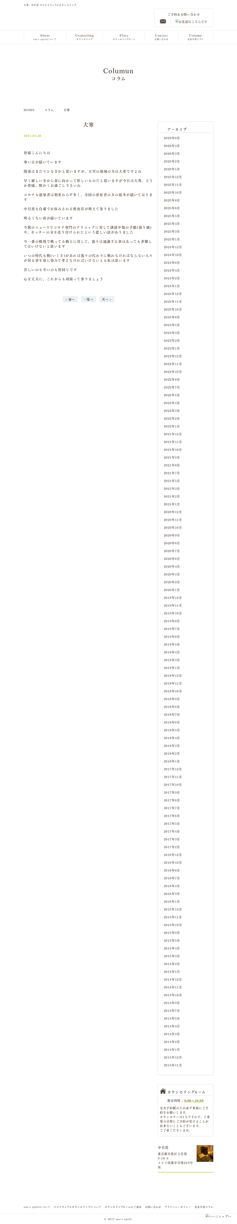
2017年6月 (172, 815)
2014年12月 (173, 979)
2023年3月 (172, 332)
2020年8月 (172, 543)
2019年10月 (173, 613)
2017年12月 (173, 769)
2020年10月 (173, 527)
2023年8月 (172, 317)
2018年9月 (172, 698)
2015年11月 (173, 917)
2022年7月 (172, 387)
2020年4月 (172, 566)
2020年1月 (172, 589)
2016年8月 (172, 870)
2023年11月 (173, 301)
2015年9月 (172, 932)
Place (124, 37)
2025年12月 (173, 176)
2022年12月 (173, 356)
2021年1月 (172, 504)
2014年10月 (173, 994)
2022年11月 (173, 363)
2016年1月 (172, 901)
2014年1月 (172, 1049)
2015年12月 (173, 909)
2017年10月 (173, 784)
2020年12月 (173, 511)
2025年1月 (172, 239)
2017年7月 (172, 807)
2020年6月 (172, 558)
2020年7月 (172, 550)
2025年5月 (172, 215)
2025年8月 (172, 200)
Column (196, 37)
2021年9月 (172, 457)
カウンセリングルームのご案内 (123, 1207)
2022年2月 (172, 418)
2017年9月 (172, 792)
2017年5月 (172, 823)
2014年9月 (172, 1002)
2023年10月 (173, 309)
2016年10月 (173, 862)
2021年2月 (172, 496)
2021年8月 (172, 465)
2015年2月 (172, 963)
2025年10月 (173, 192)
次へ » (106, 299)
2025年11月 (173, 184)
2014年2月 (172, 1041)
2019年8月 (172, 620)
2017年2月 (172, 846)
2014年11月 (173, 987)
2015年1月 (172, 971)
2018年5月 (172, 730)
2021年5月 (172, 480)
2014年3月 (172, 1033)
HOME (29, 109)
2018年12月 (173, 675)
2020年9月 (172, 535)
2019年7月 (172, 628)
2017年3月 (172, 839)
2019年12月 (173, 597)
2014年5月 (172, 1018)
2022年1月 (172, 426)
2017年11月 (173, 776)
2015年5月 (172, 940)
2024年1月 (172, 285)
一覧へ (89, 299)
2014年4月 (172, 1026)
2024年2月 (172, 278)
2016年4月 (172, 885)
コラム (49, 109)
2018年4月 (172, 737)
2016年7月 (172, 878)
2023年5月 (172, 324)
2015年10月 (173, 924)
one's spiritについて (37, 1207)
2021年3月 (172, 488)
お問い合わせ (153, 1207)
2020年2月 (172, 582)
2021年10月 (173, 449)
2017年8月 (172, 800)
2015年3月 (172, 956)
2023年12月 (173, 293)
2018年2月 (172, 753)
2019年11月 (173, 605)
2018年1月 (172, 761)
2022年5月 (172, 395)
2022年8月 (172, 379)
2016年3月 (172, 893)
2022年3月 (172, 410)
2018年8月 (172, 706)
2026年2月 (172, 161)
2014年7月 (172, 1010)
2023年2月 (172, 340)
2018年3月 (172, 745)
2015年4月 (172, 948)
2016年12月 (173, 854)
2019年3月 (172, 659)
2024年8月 (172, 262)
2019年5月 (172, 644)
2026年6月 (172, 137)
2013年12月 (173, 1057)
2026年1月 (172, 169)
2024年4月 (172, 270)
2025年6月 (172, 208)
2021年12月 (173, 433)
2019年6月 (172, 636)
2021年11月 (173, 441)
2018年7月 (172, 714)
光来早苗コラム (204, 1207)
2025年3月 (172, 231)
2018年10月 (173, 691)
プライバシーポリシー (178, 1207)
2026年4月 (172, 145)
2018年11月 (173, 683)
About (44, 37)
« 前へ (70, 299)
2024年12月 (173, 247)
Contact (161, 37)
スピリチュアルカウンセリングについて (77, 1207)
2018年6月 (172, 722)
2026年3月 (172, 153)
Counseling (84, 37)
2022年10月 (173, 371)
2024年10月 (173, 254)
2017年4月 (172, 831)
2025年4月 (172, 223)
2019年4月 (172, 652)
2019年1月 (172, 667)
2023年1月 (172, 348)
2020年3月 (172, 574)
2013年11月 (173, 1065)
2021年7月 (172, 472)
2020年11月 (173, 519)
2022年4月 (172, 402)
